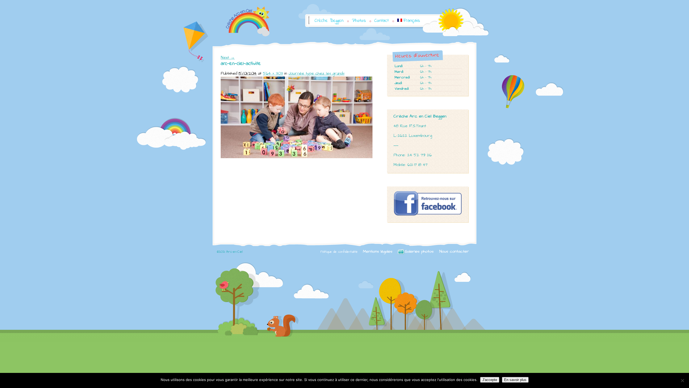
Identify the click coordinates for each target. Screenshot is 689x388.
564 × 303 (273, 73)
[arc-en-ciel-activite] (296, 157)
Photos (359, 20)
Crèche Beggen (329, 20)
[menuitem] (408, 20)
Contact (381, 20)
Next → (228, 57)
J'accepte (489, 380)
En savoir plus (515, 380)
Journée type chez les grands (316, 73)
